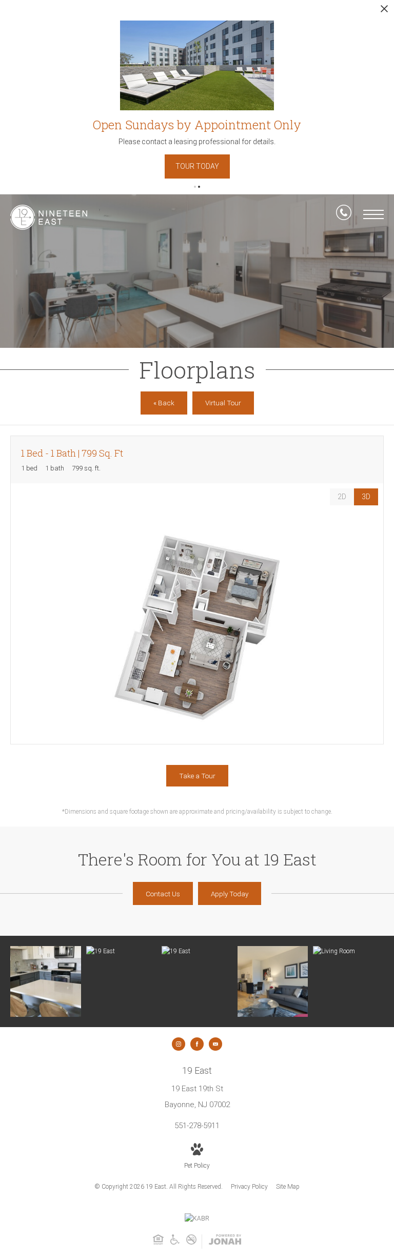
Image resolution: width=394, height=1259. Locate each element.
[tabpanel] (197, 627)
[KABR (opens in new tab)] (197, 1218)
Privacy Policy (249, 1186)
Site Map (288, 1186)
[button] (195, 187)
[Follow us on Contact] (215, 1044)
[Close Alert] (384, 11)
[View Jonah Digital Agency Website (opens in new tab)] (225, 1241)
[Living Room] (273, 981)
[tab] (342, 496)
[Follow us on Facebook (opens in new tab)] (197, 1044)
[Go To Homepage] (48, 217)
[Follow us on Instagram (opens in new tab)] (178, 1044)
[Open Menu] (373, 214)
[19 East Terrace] (197, 951)
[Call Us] (343, 214)
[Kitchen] (45, 981)
